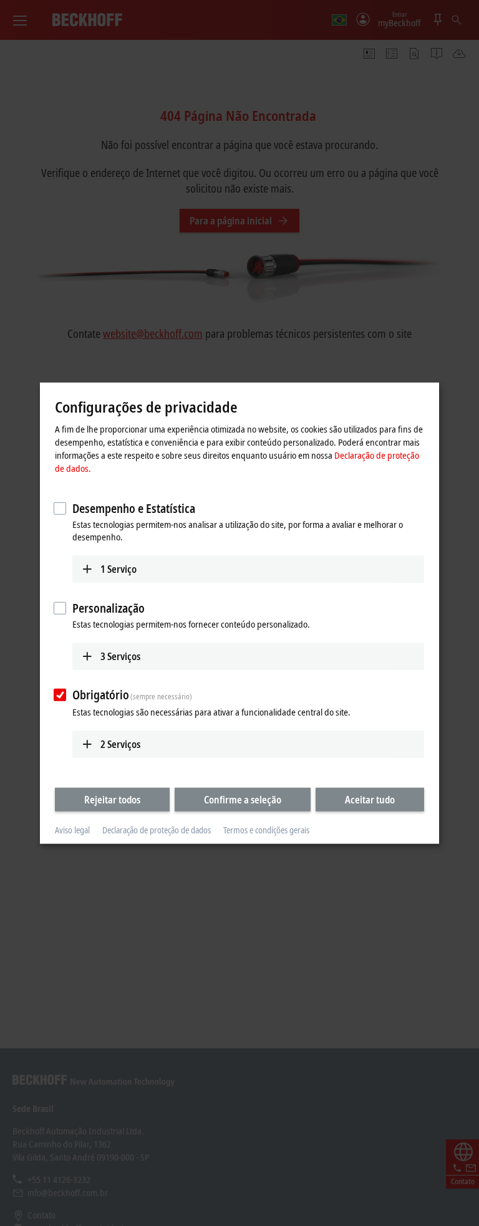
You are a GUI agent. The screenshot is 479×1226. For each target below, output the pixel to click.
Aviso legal (72, 830)
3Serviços (120, 656)
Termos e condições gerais (266, 830)
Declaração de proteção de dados (156, 830)
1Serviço (118, 569)
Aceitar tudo (370, 800)
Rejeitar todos (112, 800)
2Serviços (120, 744)
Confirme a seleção (242, 800)
